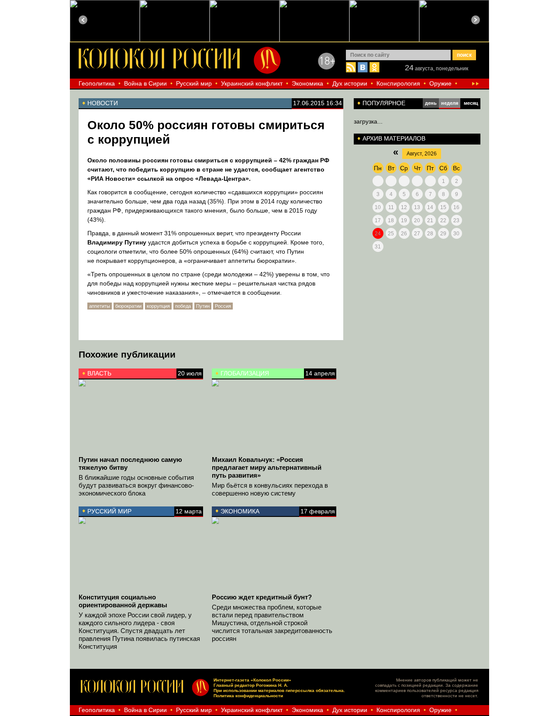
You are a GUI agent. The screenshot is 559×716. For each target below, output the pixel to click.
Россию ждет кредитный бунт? (262, 597)
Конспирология (398, 83)
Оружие (440, 83)
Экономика (307, 83)
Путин (203, 306)
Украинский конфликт (252, 83)
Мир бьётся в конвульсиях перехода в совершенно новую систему (270, 489)
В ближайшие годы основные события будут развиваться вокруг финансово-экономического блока (136, 485)
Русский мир (194, 83)
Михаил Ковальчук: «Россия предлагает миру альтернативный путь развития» (266, 467)
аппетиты (99, 306)
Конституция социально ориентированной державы (123, 601)
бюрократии (128, 306)
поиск (464, 55)
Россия (223, 306)
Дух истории (349, 83)
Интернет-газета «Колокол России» (252, 680)
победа (183, 306)
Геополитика (97, 83)
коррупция (158, 306)
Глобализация (245, 373)
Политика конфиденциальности (248, 695)
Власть (99, 373)
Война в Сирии (145, 83)
